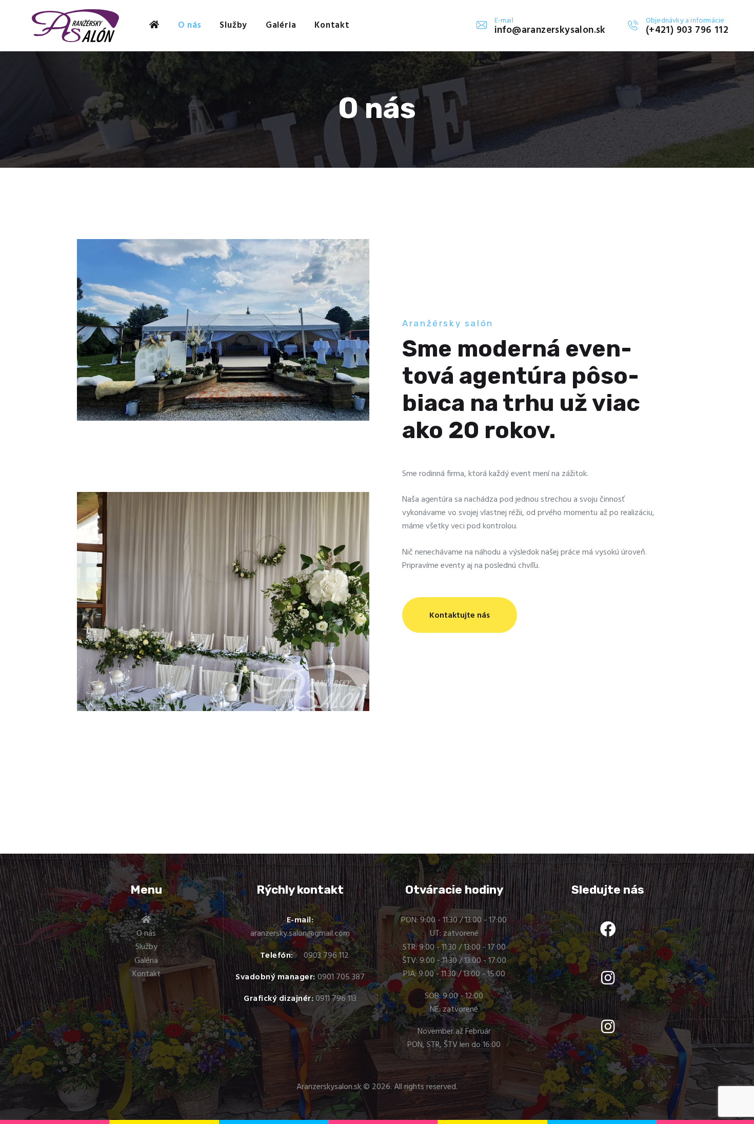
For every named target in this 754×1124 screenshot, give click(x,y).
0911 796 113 (335, 998)
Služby (146, 947)
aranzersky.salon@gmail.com (300, 933)
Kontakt (146, 974)
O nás (146, 933)
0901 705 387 (341, 977)
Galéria (146, 961)
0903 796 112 (326, 955)
